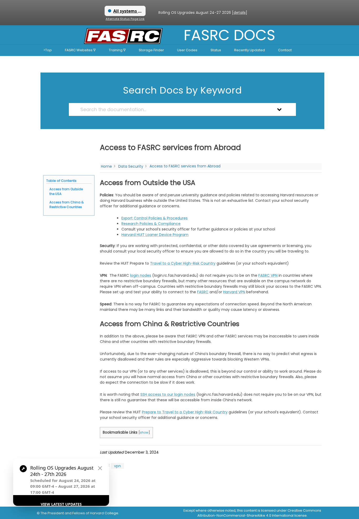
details (240, 12)
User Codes (187, 50)
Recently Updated (249, 50)
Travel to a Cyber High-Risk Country (183, 263)
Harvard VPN (234, 292)
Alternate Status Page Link (125, 19)
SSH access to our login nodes (167, 394)
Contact (285, 50)
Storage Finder (151, 50)
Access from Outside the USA (66, 191)
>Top (47, 50)
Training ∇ (117, 50)
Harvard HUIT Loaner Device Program (154, 234)
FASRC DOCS (229, 35)
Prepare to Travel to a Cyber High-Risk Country (185, 412)
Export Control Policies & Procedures (154, 218)
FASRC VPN (268, 275)
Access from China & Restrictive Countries (66, 204)
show (144, 432)
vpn (117, 466)
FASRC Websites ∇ (80, 50)
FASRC (202, 292)
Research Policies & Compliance (151, 223)
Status (216, 50)
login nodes (140, 275)
